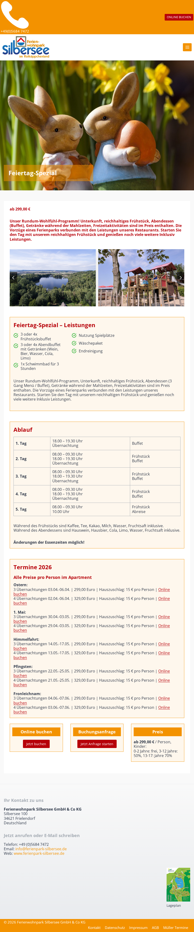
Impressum (138, 927)
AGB (155, 927)
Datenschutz (115, 927)
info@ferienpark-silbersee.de (41, 848)
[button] (53, 278)
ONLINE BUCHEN (179, 17)
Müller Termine (175, 927)
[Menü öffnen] (187, 47)
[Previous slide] (13, 277)
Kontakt (94, 927)
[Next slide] (180, 277)
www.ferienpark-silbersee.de (39, 853)
